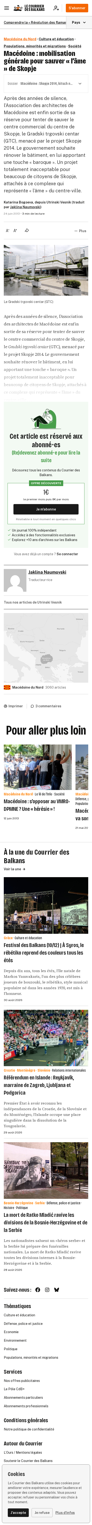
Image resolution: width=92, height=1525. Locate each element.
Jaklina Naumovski (25, 207)
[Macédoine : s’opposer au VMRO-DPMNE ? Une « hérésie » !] (38, 767)
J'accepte (18, 1513)
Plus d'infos (65, 1513)
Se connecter (67, 554)
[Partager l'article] (27, 230)
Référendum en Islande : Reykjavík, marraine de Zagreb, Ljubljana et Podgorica (39, 1085)
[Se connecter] (57, 8)
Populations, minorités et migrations (35, 46)
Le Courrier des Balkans (35, 8)
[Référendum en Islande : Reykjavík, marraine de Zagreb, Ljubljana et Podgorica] (46, 1038)
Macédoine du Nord (20, 39)
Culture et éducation (56, 39)
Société (74, 46)
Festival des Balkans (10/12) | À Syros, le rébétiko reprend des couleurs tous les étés (44, 953)
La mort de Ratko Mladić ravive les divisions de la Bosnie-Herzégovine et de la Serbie (45, 1222)
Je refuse (42, 1513)
